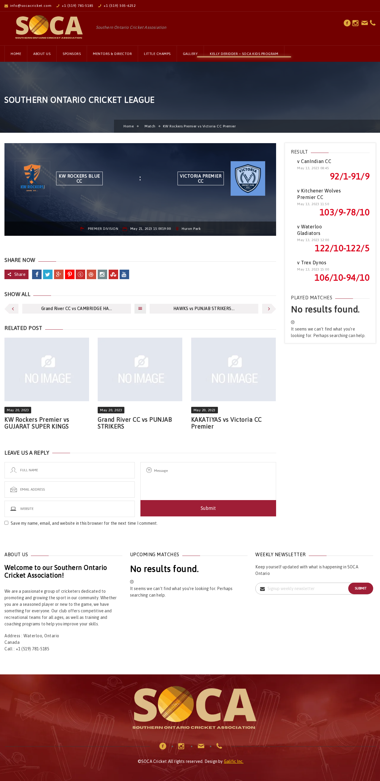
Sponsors (72, 54)
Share (20, 274)
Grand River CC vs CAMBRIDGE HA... (76, 308)
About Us (41, 54)
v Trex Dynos (311, 262)
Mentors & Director (112, 54)
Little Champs (157, 54)
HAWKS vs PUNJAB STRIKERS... (204, 308)
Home (16, 54)
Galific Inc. (233, 761)
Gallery (190, 54)
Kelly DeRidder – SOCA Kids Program (244, 54)
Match (150, 126)
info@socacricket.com (31, 6)
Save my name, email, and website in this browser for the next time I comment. (84, 523)
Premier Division (103, 228)
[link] (347, 24)
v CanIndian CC (314, 161)
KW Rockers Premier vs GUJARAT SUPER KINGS (36, 423)
